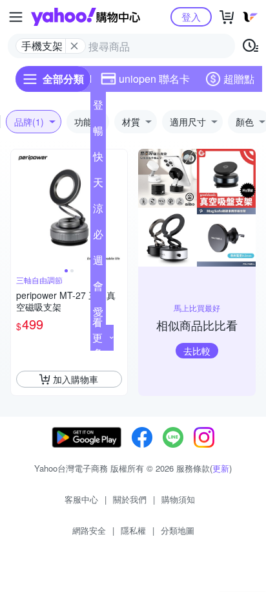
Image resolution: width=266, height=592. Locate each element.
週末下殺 (98, 262)
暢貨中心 (98, 133)
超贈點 (238, 78)
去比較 (196, 350)
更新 (220, 468)
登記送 (98, 107)
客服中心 (81, 499)
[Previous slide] (19, 208)
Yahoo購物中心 (85, 17)
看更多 (97, 337)
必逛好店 (98, 236)
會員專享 (98, 288)
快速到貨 (98, 159)
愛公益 (98, 314)
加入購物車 (75, 379)
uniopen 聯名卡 (154, 78)
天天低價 (98, 185)
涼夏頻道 (98, 211)
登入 (191, 16)
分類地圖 (177, 530)
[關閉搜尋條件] (74, 46)
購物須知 (178, 499)
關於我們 (130, 499)
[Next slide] (118, 208)
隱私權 (133, 530)
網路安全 (89, 530)
